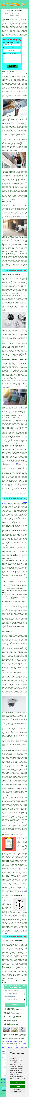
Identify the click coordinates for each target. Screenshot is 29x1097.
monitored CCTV (19, 871)
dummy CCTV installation (14, 872)
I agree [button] (17, 1082)
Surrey (24, 1045)
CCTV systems (6, 20)
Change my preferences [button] (17, 1090)
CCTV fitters (13, 962)
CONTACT (20, 8)
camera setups (6, 75)
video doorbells (9, 776)
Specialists (4, 1081)
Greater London (7, 1047)
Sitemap (3, 1079)
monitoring (22, 574)
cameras (11, 116)
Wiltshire (17, 1045)
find (7, 942)
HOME (10, 8)
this (7, 920)
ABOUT (17, 8)
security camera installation (18, 878)
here (6, 933)
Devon (3, 1051)
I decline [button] (17, 1086)
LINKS (14, 8)
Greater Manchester (20, 1047)
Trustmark (19, 916)
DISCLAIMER (25, 8)
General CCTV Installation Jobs (14, 1041)
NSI (17, 463)
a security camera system (15, 635)
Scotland (4, 1048)
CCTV (17, 139)
